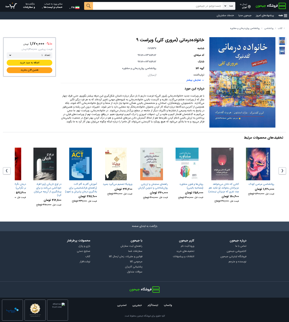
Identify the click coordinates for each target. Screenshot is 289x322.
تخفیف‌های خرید (185, 251)
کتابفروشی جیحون (236, 251)
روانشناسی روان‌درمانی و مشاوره (245, 28)
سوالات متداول (134, 272)
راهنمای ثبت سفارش (131, 246)
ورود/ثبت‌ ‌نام (187, 246)
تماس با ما (240, 246)
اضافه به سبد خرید (29, 63)
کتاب (280, 28)
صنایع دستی (83, 251)
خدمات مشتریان (225, 15)
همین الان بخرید (30, 70)
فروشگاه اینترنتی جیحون (233, 257)
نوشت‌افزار (85, 262)
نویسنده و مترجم (237, 262)
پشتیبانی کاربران (133, 267)
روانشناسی (269, 28)
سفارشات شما (135, 251)
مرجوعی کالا (136, 262)
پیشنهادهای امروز (265, 15)
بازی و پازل (84, 246)
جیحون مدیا (244, 15)
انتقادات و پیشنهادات (183, 257)
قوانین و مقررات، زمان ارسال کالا (125, 257)
